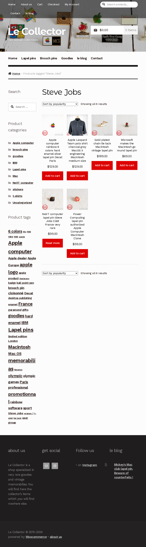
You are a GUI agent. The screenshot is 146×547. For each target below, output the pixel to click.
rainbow (16, 402)
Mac (15, 176)
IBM (15, 162)
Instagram (89, 465)
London (13, 341)
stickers (18, 189)
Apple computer (23, 143)
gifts (25, 309)
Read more (53, 243)
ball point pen (25, 282)
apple (22, 237)
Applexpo (24, 278)
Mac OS (14, 353)
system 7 (29, 413)
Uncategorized (22, 202)
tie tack (17, 418)
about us (56, 537)
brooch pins (20, 149)
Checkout (53, 4)
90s (24, 232)
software (15, 408)
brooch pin (16, 288)
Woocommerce (36, 537)
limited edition (17, 336)
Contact (15, 13)
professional (18, 387)
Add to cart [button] (52, 175)
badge (12, 282)
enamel (12, 304)
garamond (14, 309)
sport (27, 408)
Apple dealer (17, 258)
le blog (29, 13)
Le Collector (36, 31)
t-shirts (17, 196)
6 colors (15, 231)
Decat (28, 293)
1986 (16, 237)
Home (11, 4)
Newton (18, 369)
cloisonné (16, 293)
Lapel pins (28, 58)
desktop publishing (20, 298)
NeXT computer (23, 182)
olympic (15, 375)
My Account (72, 4)
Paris (24, 382)
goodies (18, 156)
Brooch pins (48, 58)
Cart (39, 4)
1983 (29, 232)
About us (26, 4)
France (25, 303)
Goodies (67, 58)
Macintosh (19, 347)
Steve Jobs (15, 413)
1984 (10, 237)
